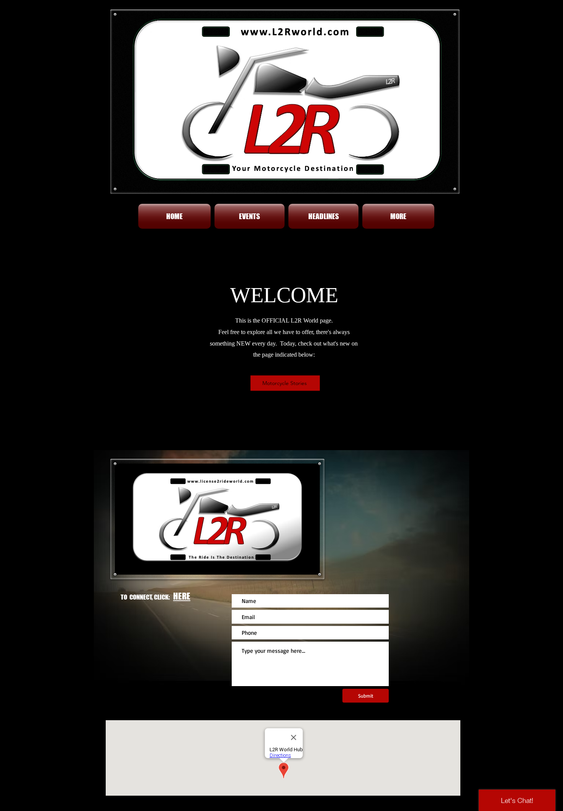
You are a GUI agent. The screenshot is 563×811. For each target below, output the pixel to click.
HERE (181, 596)
